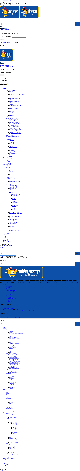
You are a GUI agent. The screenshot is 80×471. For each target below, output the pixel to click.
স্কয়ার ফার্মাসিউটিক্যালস (14, 138)
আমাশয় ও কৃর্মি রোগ (13, 107)
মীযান (13, 208)
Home (2, 256)
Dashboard (9, 286)
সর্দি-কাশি (11, 102)
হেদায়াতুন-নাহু (15, 205)
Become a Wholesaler (12, 291)
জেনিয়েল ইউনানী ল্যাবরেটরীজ (15, 129)
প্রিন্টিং (7, 160)
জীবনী (10, 211)
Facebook (3, 47)
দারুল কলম (11, 226)
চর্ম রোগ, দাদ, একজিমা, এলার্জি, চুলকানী (17, 94)
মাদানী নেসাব (14, 195)
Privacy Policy (10, 296)
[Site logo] (9, 18)
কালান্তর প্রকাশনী (13, 225)
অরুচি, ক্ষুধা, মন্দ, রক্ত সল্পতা (15, 98)
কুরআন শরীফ (8, 184)
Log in (2, 39)
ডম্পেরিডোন (11, 143)
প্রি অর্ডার (8, 233)
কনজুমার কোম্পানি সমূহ (10, 178)
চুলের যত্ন (11, 111)
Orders (8, 287)
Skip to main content (5, 0)
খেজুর (10, 168)
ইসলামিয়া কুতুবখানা (13, 219)
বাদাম (10, 173)
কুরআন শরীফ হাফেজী (13, 185)
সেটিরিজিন (11, 156)
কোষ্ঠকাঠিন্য (11, 95)
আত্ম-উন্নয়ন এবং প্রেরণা (14, 216)
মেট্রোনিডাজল (12, 153)
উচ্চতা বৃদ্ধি (11, 115)
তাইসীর (13, 209)
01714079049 (8, 246)
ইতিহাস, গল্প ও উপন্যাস (14, 212)
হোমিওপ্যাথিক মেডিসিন (10, 135)
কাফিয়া (13, 204)
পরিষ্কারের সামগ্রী (9, 177)
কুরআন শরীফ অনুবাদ (13, 188)
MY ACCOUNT (7, 284)
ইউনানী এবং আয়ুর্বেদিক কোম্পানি (12, 118)
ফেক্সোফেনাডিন (12, 150)
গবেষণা (10, 215)
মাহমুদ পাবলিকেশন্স (13, 220)
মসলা (10, 176)
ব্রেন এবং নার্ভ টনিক (13, 109)
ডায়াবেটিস (11, 91)
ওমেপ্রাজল (11, 140)
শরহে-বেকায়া (15, 201)
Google (8, 47)
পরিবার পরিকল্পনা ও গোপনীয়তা (12, 117)
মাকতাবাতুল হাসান (12, 223)
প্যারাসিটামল (11, 145)
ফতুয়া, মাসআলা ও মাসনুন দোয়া (15, 213)
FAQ (7, 300)
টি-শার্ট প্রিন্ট (8, 163)
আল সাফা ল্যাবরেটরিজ (13, 131)
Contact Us (9, 301)
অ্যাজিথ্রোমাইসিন (13, 147)
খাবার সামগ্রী (8, 167)
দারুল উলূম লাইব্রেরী (13, 222)
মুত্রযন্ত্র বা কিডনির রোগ (14, 101)
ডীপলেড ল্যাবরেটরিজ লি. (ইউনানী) (16, 125)
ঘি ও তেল (11, 170)
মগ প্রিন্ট (8, 161)
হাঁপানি (10, 97)
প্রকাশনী (8, 218)
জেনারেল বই (8, 190)
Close (1, 470)
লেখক (7, 229)
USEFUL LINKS (7, 294)
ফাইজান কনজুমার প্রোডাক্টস (14, 180)
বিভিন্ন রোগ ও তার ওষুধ (11, 90)
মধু (9, 174)
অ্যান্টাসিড (11, 146)
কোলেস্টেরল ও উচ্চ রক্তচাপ (15, 105)
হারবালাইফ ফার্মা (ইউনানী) (14, 132)
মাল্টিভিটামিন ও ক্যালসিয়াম (14, 108)
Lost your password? (5, 42)
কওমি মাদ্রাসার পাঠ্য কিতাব (14, 194)
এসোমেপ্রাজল (12, 142)
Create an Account (9, 31)
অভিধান (10, 192)
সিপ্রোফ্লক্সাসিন (12, 154)
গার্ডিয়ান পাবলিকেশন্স (13, 227)
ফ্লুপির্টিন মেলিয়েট (12, 152)
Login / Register (6, 467)
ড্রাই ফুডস (11, 171)
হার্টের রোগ (11, 112)
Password (5, 36)
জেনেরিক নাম (8, 139)
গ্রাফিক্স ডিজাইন (9, 159)
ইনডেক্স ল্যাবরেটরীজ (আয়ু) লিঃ (15, 128)
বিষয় (7, 191)
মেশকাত (14, 198)
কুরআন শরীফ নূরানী (13, 187)
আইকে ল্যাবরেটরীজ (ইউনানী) (15, 126)
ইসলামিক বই (8, 232)
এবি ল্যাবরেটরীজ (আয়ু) (13, 121)
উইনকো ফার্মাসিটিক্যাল (13, 119)
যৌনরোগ (11, 93)
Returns (8, 297)
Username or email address (10, 33)
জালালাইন (14, 199)
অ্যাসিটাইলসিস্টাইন (13, 149)
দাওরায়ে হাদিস (15, 197)
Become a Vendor (11, 290)
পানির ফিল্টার (8, 166)
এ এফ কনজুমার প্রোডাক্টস (14, 181)
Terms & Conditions (11, 298)
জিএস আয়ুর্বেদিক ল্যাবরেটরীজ (15, 133)
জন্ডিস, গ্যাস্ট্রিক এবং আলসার (15, 100)
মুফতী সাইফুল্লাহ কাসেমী (14, 230)
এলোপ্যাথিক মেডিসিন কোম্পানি (12, 136)
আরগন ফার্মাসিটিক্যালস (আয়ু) (15, 122)
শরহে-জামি (14, 202)
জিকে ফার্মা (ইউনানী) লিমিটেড (15, 124)
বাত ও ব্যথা (11, 104)
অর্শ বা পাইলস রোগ (13, 114)
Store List (8, 289)
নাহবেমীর (14, 206)
